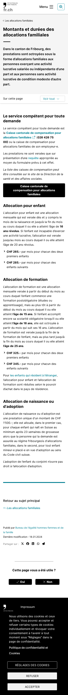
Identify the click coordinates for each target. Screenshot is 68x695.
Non (49, 582)
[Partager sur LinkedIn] (33, 543)
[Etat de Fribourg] (8, 609)
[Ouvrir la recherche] (61, 6)
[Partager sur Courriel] (43, 543)
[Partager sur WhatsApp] (38, 543)
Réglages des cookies (32, 665)
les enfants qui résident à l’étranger (33, 375)
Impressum (28, 607)
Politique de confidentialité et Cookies (28, 650)
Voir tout (49, 98)
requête (33, 158)
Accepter (32, 687)
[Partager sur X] (22, 543)
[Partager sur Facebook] (27, 543)
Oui (22, 582)
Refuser (32, 676)
